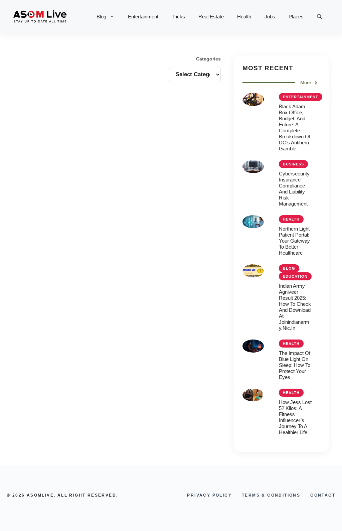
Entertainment (143, 16)
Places (296, 16)
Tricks (178, 16)
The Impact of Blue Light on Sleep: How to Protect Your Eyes (294, 365)
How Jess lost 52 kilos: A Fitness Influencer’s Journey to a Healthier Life (295, 417)
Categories (208, 58)
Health (244, 16)
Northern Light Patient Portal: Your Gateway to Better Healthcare (294, 241)
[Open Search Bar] (319, 17)
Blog (101, 16)
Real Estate (211, 16)
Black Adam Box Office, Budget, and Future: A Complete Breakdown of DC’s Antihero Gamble (294, 127)
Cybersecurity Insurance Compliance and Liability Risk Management (294, 189)
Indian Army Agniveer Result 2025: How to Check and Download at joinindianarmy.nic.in (295, 307)
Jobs (270, 16)
